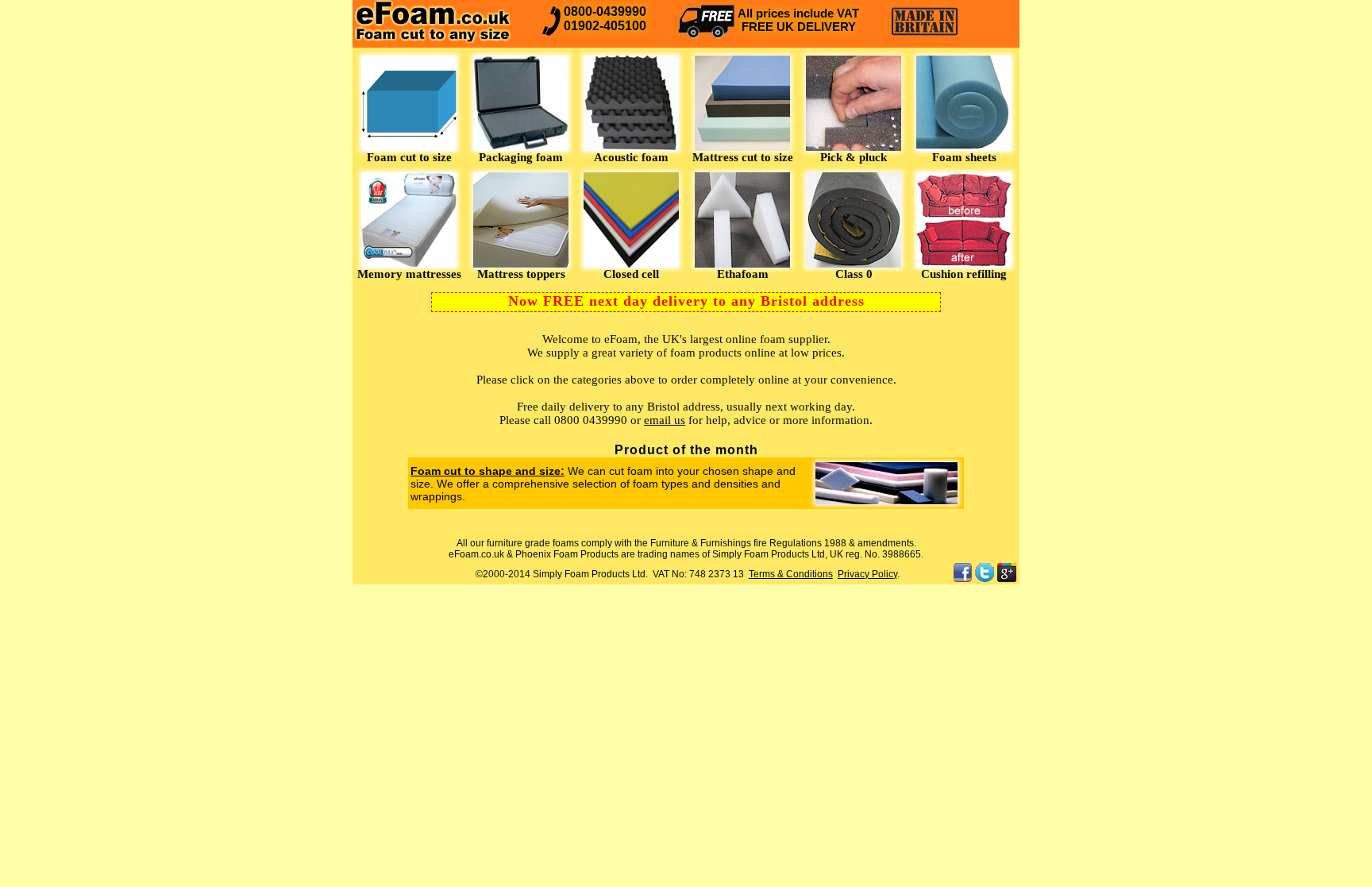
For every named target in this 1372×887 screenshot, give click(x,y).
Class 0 (854, 274)
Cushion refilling (964, 274)
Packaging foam (521, 157)
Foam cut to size (409, 157)
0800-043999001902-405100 (605, 19)
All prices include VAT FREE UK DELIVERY (798, 19)
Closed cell (631, 274)
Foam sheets (964, 157)
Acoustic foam (631, 157)
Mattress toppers (521, 274)
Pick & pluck (853, 157)
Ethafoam (743, 274)
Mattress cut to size (742, 157)
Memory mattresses (409, 274)
